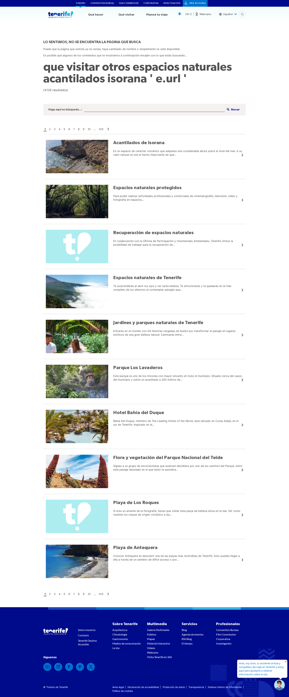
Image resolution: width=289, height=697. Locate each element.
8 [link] (79, 129)
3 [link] (55, 129)
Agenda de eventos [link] (193, 634)
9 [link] (83, 129)
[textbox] (154, 110)
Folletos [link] (151, 634)
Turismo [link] (80, 3)
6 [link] (69, 129)
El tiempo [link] (187, 643)
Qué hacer (95, 14)
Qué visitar (126, 14)
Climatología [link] (119, 634)
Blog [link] (184, 629)
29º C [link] (188, 14)
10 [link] (89, 129)
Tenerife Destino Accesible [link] (87, 642)
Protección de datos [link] (174, 687)
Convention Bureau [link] (102, 3)
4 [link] (59, 129)
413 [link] (101, 129)
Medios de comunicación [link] (126, 643)
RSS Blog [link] (187, 638)
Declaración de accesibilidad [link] (143, 687)
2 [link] (50, 129)
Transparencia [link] (196, 687)
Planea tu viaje (157, 14)
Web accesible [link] (197, 3)
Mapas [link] (151, 638)
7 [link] (74, 129)
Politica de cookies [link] (122, 690)
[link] (108, 129)
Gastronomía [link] (120, 638)
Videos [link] (151, 648)
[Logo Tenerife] (61, 15)
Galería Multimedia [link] (158, 629)
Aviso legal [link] (118, 687)
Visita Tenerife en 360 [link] (159, 657)
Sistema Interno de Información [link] (225, 687)
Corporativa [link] (150, 3)
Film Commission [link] (128, 3)
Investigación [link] (172, 3)
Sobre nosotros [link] (86, 629)
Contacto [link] (83, 635)
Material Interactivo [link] (158, 643)
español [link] (228, 14)
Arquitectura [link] (119, 629)
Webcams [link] (205, 14)
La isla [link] (115, 648)
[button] (233, 110)
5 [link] (64, 129)
